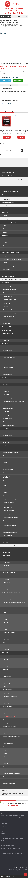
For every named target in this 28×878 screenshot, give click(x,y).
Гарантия (3, 833)
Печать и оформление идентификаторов (10, 855)
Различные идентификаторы (7, 858)
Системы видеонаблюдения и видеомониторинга (12, 853)
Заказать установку (5, 80)
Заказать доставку (18, 80)
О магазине (3, 826)
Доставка (3, 828)
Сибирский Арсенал (12, 25)
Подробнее (6, 137)
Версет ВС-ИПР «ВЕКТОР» (21, 130)
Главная (2, 24)
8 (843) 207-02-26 (14, 12)
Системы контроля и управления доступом (10, 848)
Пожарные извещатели (11, 26)
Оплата (2, 831)
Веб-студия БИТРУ (11, 876)
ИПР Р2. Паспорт (11, 103)
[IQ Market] (13, 3)
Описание (3, 85)
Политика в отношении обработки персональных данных (12, 839)
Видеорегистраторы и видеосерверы (9, 850)
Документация (12, 85)
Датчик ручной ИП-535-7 (6, 130)
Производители (4, 836)
